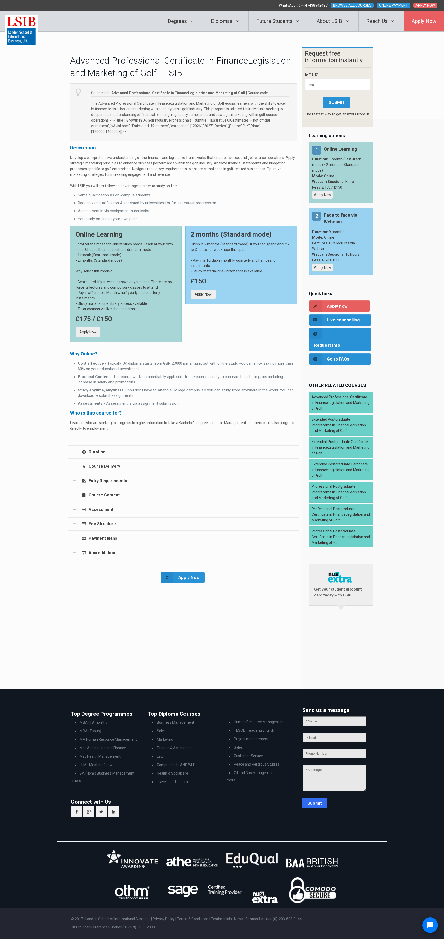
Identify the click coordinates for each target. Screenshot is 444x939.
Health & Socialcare (172, 773)
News (239, 919)
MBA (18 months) (94, 722)
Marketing (165, 739)
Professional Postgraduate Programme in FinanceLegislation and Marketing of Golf (339, 492)
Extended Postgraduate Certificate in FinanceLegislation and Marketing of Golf (340, 447)
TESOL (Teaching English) (254, 730)
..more (76, 781)
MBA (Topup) (90, 731)
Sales (161, 731)
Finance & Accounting (174, 748)
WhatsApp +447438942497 (303, 5)
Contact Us (254, 919)
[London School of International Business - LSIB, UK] (21, 21)
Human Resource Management (259, 722)
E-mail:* (312, 74)
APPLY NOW (425, 5)
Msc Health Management (100, 756)
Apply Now (88, 332)
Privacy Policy (164, 919)
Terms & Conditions (193, 919)
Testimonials (221, 919)
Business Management (175, 722)
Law (160, 756)
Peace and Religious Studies (257, 764)
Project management (251, 739)
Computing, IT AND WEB (176, 765)
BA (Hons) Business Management (107, 773)
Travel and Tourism (172, 782)
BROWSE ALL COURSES (352, 5)
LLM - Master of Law (96, 765)
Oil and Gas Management (254, 773)
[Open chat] (430, 925)
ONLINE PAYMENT (393, 5)
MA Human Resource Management (108, 739)
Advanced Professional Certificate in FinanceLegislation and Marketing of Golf (340, 402)
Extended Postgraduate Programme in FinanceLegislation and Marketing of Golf (339, 425)
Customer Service (248, 756)
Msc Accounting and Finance (103, 748)
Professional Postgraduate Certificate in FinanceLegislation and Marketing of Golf (341, 514)
